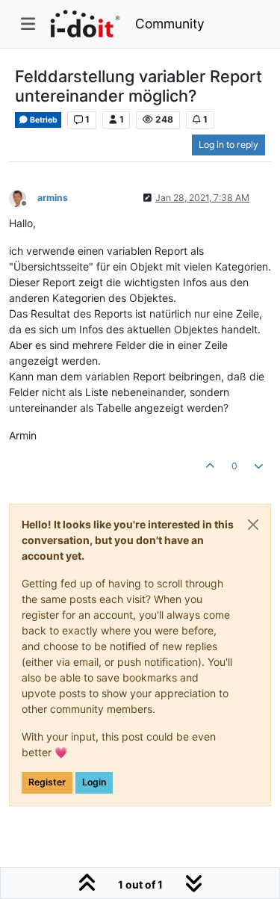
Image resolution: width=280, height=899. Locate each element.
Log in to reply (228, 144)
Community (170, 23)
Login (94, 782)
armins (52, 197)
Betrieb (42, 120)
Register (47, 782)
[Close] (253, 524)
